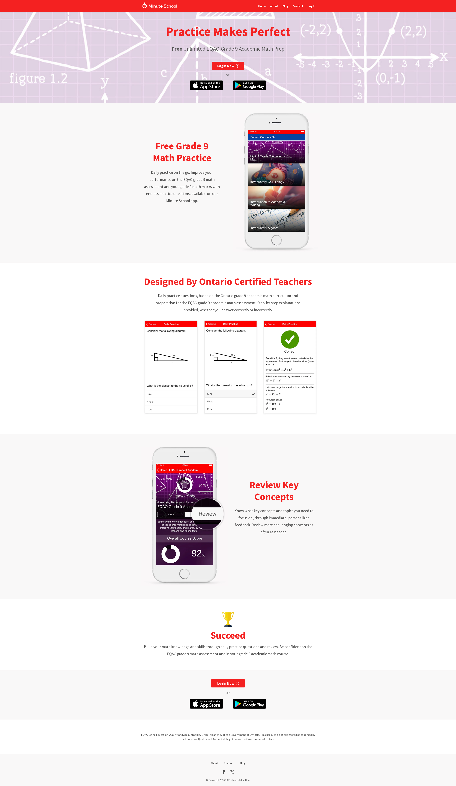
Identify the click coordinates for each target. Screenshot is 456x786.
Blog (285, 6)
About (274, 6)
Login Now (225, 65)
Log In (311, 6)
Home (262, 6)
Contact (298, 6)
